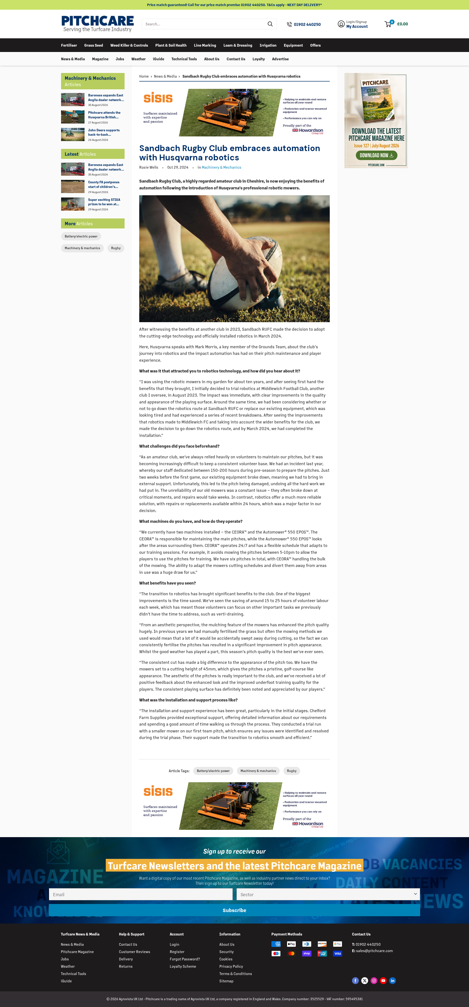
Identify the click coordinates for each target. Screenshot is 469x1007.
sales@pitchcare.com (374, 950)
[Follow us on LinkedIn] (392, 980)
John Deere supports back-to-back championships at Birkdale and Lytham (104, 132)
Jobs (120, 58)
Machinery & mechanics (82, 248)
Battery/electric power (81, 236)
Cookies (226, 958)
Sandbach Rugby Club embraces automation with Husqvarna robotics (241, 76)
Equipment (293, 44)
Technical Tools (184, 58)
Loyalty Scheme (183, 966)
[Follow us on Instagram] (374, 980)
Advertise (280, 58)
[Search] (270, 24)
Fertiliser (69, 44)
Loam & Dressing (238, 44)
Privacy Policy (231, 966)
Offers (315, 44)
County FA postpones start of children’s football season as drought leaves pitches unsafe (105, 184)
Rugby (116, 248)
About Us (211, 58)
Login (174, 944)
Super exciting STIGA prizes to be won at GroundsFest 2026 (104, 202)
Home (144, 76)
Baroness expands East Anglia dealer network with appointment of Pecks (105, 97)
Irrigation (268, 44)
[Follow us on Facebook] (355, 980)
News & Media (73, 58)
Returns (126, 966)
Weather (138, 58)
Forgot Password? (185, 958)
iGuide (158, 58)
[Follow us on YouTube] (383, 980)
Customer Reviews (134, 951)
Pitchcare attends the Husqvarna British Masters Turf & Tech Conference (104, 115)
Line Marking (205, 44)
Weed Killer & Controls (129, 44)
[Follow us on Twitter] (364, 980)
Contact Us (236, 58)
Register (177, 951)
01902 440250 (307, 24)
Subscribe (234, 910)
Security (226, 951)
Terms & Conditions (235, 973)
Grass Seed (93, 44)
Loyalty (259, 58)
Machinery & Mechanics (221, 167)
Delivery (126, 958)
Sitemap (226, 980)
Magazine (100, 58)
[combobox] (203, 24)
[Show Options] (415, 894)
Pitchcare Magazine (77, 951)
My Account (357, 26)
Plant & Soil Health (171, 44)
